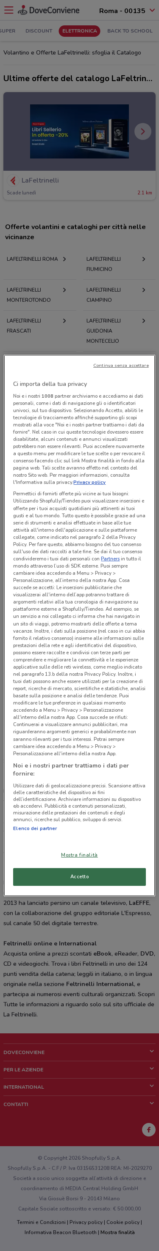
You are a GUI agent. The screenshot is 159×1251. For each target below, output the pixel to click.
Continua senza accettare (121, 365)
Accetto (79, 876)
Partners (110, 558)
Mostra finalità (79, 855)
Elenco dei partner (35, 828)
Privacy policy (89, 482)
